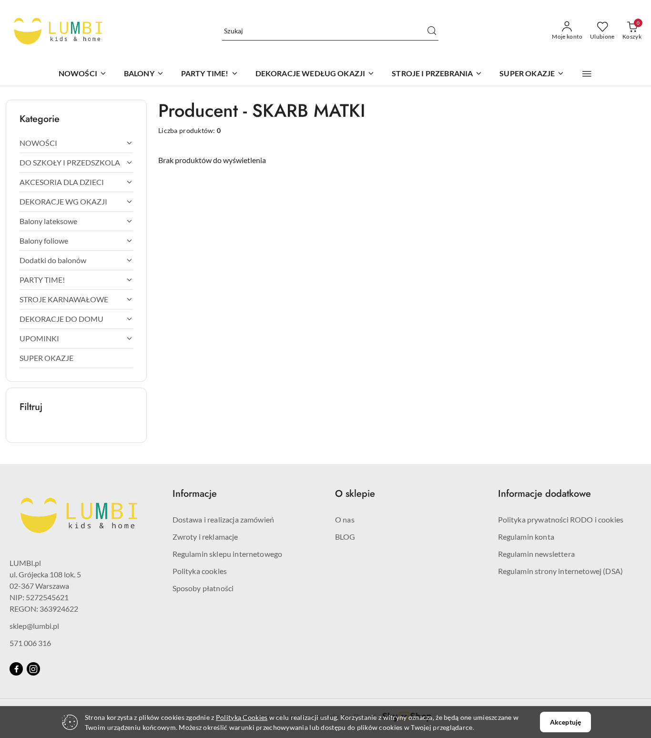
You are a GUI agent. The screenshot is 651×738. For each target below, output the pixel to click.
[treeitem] (76, 143)
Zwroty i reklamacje (205, 536)
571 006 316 (30, 642)
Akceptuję (565, 722)
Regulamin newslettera (536, 553)
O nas (345, 519)
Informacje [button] (195, 494)
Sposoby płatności (203, 588)
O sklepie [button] (355, 494)
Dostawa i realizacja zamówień (224, 519)
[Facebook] (16, 669)
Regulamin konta (526, 536)
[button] (587, 73)
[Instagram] (33, 669)
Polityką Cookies (241, 717)
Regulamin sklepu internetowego (228, 553)
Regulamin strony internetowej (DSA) (560, 570)
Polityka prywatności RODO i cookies (561, 519)
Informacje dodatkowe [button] (544, 494)
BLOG (345, 536)
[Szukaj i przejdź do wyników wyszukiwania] (431, 31)
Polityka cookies (200, 570)
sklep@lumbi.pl (34, 625)
